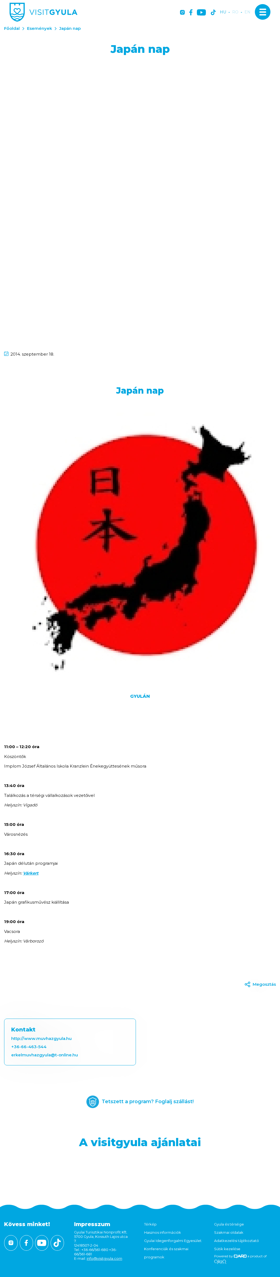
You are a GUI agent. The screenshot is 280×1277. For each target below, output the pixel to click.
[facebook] (190, 12)
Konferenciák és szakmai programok (166, 1253)
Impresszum (92, 1224)
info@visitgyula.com (104, 1258)
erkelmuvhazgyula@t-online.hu (44, 1054)
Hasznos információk (162, 1232)
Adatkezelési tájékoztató (236, 1240)
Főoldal (12, 28)
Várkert (31, 873)
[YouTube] (201, 12)
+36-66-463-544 (28, 1046)
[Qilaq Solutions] (220, 1262)
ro (235, 12)
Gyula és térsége (229, 1224)
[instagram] (182, 13)
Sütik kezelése (227, 1249)
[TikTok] (213, 12)
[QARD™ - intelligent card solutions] (240, 1256)
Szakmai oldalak (228, 1232)
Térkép (150, 1224)
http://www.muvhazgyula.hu (41, 1038)
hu (223, 12)
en (247, 12)
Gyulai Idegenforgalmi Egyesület (173, 1240)
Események (39, 28)
